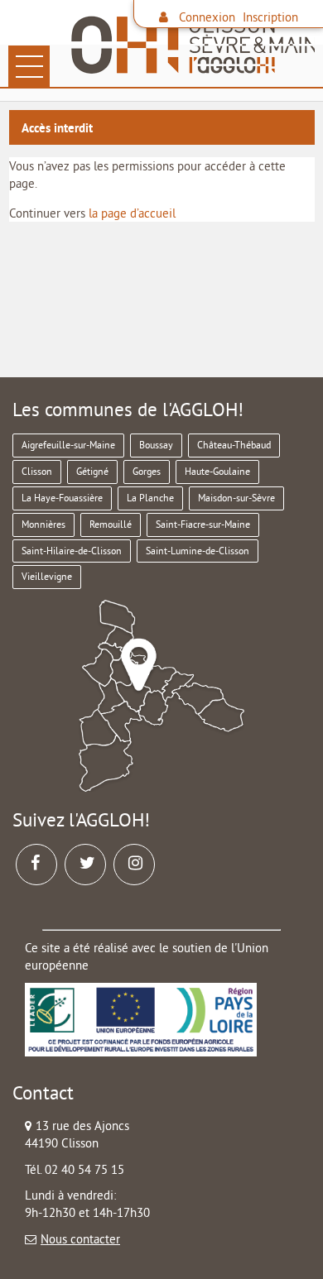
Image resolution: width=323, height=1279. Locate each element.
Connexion (207, 17)
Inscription (270, 17)
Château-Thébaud (234, 444)
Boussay (156, 444)
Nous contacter (80, 1239)
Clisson (37, 471)
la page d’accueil (132, 213)
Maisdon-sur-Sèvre (236, 497)
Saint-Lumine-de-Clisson (197, 550)
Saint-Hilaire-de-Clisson (72, 550)
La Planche (150, 497)
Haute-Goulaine (217, 471)
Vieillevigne (47, 576)
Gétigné (92, 471)
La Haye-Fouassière (62, 497)
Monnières (43, 524)
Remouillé (110, 524)
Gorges (147, 471)
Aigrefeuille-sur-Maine (68, 444)
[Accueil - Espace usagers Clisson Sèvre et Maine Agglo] (191, 45)
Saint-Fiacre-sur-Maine (203, 524)
